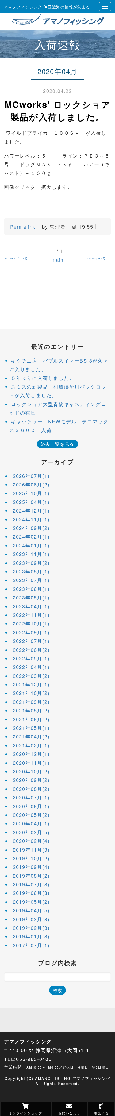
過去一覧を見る (57, 444)
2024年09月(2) (31, 527)
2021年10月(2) (31, 692)
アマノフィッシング (28, 1041)
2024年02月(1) (31, 536)
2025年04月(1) (31, 501)
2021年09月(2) (31, 701)
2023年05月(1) (31, 597)
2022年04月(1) (31, 666)
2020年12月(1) (31, 753)
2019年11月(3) (31, 849)
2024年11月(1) (31, 519)
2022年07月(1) (31, 640)
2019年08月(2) (31, 875)
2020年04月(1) (31, 823)
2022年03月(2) (31, 675)
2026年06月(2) (31, 484)
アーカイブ (57, 462)
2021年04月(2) (31, 736)
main (57, 259)
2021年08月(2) (31, 710)
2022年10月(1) (31, 623)
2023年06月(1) (31, 588)
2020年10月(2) (31, 771)
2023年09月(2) (31, 562)
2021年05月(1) (31, 727)
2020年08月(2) (31, 788)
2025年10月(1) (31, 492)
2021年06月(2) (31, 719)
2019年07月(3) (31, 884)
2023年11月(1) (31, 553)
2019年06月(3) (31, 892)
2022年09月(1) (31, 632)
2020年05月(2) (31, 814)
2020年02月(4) (31, 840)
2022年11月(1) (31, 614)
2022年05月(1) (31, 658)
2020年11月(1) (31, 762)
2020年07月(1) (31, 797)
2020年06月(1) (31, 806)
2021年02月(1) (31, 745)
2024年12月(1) (31, 510)
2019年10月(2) (31, 858)
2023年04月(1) (31, 606)
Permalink (23, 226)
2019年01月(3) (31, 936)
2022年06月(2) (31, 649)
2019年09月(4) (31, 866)
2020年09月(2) (31, 779)
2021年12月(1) (31, 684)
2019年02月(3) (31, 927)
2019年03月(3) (31, 919)
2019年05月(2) (31, 901)
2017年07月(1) (31, 945)
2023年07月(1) (31, 579)
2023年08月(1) (31, 571)
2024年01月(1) (31, 545)
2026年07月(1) (31, 475)
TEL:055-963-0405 (28, 1058)
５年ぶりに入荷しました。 (43, 377)
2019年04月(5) (31, 910)
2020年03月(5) (31, 832)
